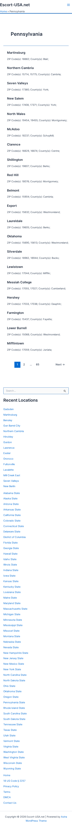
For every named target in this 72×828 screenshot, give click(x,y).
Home (3, 11)
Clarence (13, 144)
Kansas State (10, 581)
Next (60, 364)
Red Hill (13, 175)
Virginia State (10, 746)
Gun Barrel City (11, 425)
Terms (6, 791)
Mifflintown (15, 343)
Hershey (13, 297)
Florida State (10, 542)
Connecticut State (13, 526)
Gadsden (8, 409)
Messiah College (19, 282)
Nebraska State (12, 641)
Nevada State (11, 647)
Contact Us (9, 802)
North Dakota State (14, 680)
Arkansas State (12, 509)
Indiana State (10, 570)
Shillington (15, 159)
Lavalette (8, 469)
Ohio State (9, 686)
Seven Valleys (11, 480)
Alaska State (10, 498)
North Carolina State (14, 674)
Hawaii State (10, 553)
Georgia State (11, 548)
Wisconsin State (12, 763)
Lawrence (8, 447)
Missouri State (11, 630)
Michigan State (11, 614)
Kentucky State (11, 586)
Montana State (11, 636)
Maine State (10, 597)
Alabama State (11, 493)
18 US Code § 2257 (14, 780)
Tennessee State (12, 724)
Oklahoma (14, 236)
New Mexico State (13, 663)
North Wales (16, 114)
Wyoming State (12, 768)
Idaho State (9, 559)
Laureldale (14, 221)
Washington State (13, 751)
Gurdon (7, 442)
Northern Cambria (13, 431)
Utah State (9, 735)
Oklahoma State (12, 691)
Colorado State (11, 520)
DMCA (7, 797)
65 (37, 364)
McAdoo (13, 129)
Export (12, 205)
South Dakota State (14, 719)
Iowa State (9, 575)
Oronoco (8, 458)
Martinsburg (10, 414)
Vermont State (11, 741)
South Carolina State (15, 713)
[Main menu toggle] (68, 4)
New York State (12, 669)
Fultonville (9, 464)
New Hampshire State (15, 652)
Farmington (15, 313)
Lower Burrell (17, 328)
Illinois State (10, 564)
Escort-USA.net (15, 4)
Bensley (7, 420)
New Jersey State (13, 658)
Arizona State (11, 504)
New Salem (15, 98)
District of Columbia (14, 537)
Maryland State (11, 603)
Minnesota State (12, 619)
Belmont (13, 190)
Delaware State (11, 531)
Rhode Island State (14, 707)
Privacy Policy (11, 786)
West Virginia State (14, 757)
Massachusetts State (15, 608)
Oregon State (10, 696)
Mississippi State (12, 625)
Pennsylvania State (14, 702)
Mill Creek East (11, 475)
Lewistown (15, 267)
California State (12, 515)
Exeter (7, 453)
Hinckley (8, 436)
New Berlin (9, 486)
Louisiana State (12, 592)
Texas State (10, 729)
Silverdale (14, 251)
